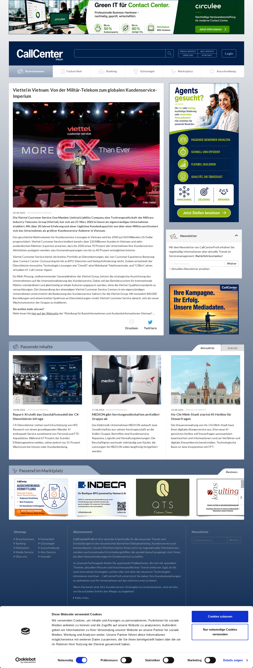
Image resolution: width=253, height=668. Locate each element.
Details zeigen (233, 660)
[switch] (126, 660)
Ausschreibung (226, 71)
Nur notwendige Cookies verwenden (220, 632)
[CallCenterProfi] (40, 54)
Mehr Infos (82, 597)
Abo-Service (207, 51)
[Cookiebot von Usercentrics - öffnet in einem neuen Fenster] (25, 660)
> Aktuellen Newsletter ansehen (189, 268)
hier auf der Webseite (45, 313)
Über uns (188, 55)
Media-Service (188, 51)
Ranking (111, 71)
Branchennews (34, 71)
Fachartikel (74, 71)
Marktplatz (185, 71)
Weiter (232, 263)
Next (241, 497)
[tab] (204, 236)
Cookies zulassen (220, 616)
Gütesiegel (147, 71)
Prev (12, 497)
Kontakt (207, 55)
